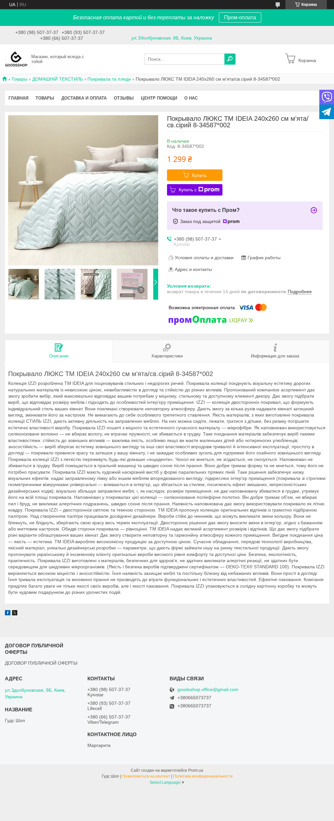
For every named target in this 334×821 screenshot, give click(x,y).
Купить (199, 175)
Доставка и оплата (84, 98)
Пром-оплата (240, 17)
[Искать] (229, 59)
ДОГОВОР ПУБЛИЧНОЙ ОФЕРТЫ (41, 663)
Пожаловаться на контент (146, 776)
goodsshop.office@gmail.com (207, 689)
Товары (19, 79)
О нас (191, 98)
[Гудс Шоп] (16, 58)
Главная (18, 98)
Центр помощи (159, 98)
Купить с (188, 189)
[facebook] (7, 613)
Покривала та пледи (109, 79)
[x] (14, 613)
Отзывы (124, 98)
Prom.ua (195, 770)
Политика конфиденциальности (203, 776)
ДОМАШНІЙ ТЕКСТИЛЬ (57, 79)
